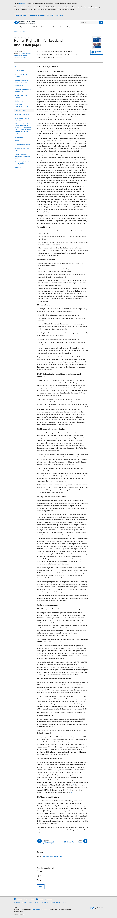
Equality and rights (21, 57)
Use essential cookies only (37, 15)
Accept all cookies (20, 15)
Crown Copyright (44, 902)
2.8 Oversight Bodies (21, 110)
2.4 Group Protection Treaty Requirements (23, 90)
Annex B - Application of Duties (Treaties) (22, 162)
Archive (24, 902)
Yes (41, 871)
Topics (22, 27)
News (27, 27)
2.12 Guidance (19, 137)
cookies (22, 3)
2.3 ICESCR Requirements (22, 86)
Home (15, 31)
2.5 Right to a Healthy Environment (21, 96)
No (41, 876)
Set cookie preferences (55, 15)
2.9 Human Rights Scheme (22, 114)
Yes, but (42, 880)
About (15, 27)
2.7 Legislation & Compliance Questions (21, 105)
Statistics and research (47, 27)
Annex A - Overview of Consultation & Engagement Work (23, 156)
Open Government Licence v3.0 (41, 909)
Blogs (68, 27)
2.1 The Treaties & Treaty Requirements (22, 75)
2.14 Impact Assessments (22, 144)
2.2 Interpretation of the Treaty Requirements (21, 81)
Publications (35, 27)
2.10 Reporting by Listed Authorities (22, 119)
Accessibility (17, 902)
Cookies (36, 902)
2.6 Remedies (19, 101)
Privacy (64, 902)
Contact (30, 902)
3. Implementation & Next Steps (22, 149)
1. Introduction (19, 67)
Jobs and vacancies (55, 902)
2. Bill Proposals (19, 70)
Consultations (60, 27)
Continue (40, 886)
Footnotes (18, 167)
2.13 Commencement (21, 141)
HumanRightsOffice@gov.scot (51, 856)
